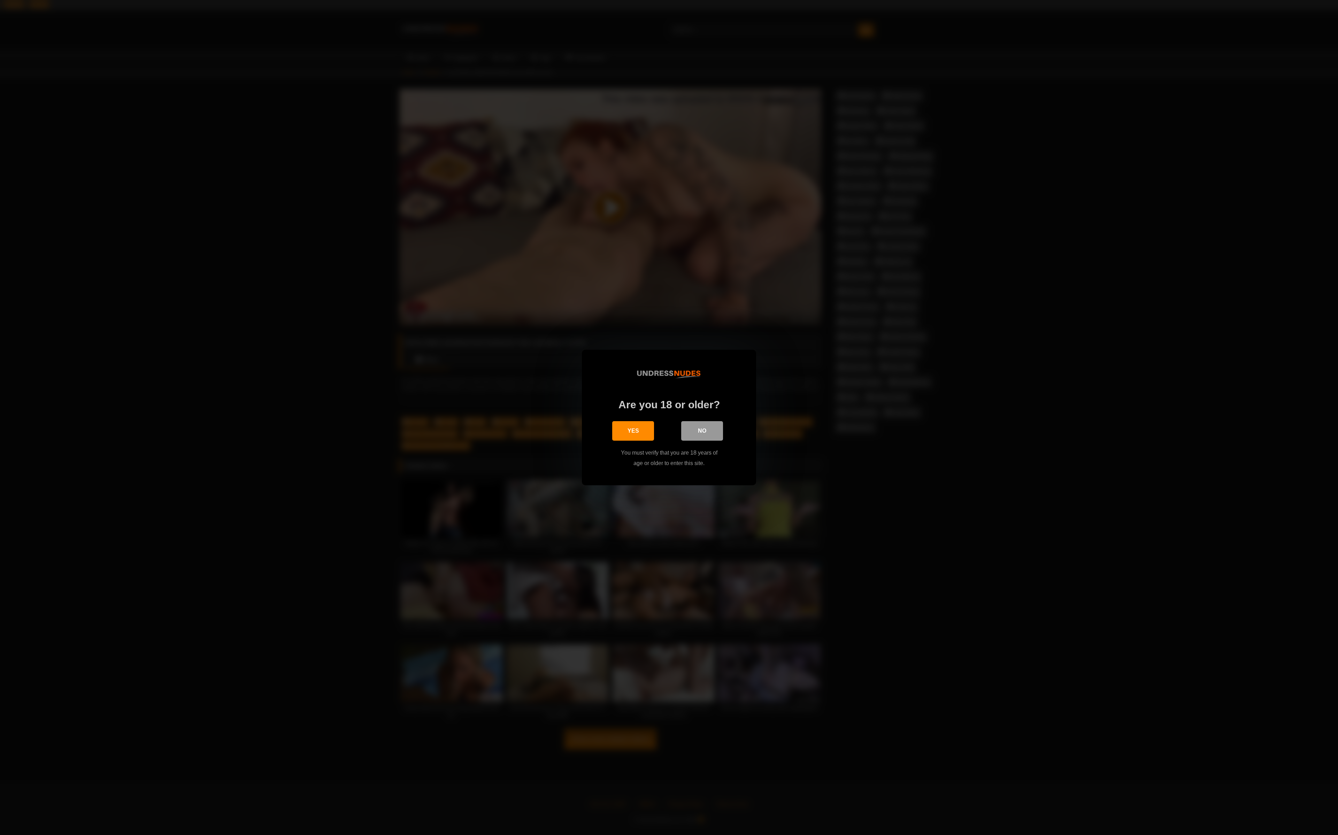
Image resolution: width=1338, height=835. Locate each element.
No (702, 431)
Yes (633, 431)
